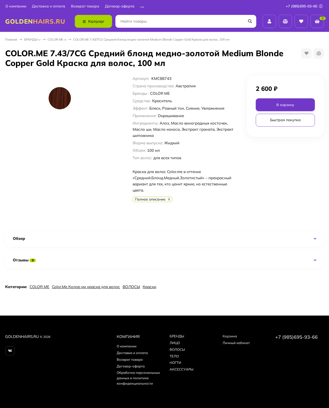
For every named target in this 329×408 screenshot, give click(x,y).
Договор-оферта (119, 6)
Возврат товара (85, 6)
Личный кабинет (236, 343)
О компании (15, 6)
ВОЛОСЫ (131, 286)
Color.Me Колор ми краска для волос (86, 286)
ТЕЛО (174, 356)
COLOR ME (55, 39)
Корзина (230, 336)
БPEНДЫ (31, 39)
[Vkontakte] (10, 351)
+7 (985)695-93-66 (302, 6)
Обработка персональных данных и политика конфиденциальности (138, 378)
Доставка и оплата (48, 6)
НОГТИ (175, 362)
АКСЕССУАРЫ (181, 369)
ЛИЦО (175, 343)
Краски (149, 286)
